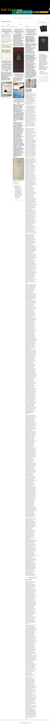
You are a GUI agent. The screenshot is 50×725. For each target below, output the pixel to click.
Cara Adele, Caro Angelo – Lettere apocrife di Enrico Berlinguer (7, 31)
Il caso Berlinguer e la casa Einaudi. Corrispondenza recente (19, 101)
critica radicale (19, 17)
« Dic (39, 84)
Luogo (32, 17)
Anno (24, 17)
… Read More (18, 198)
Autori (28, 17)
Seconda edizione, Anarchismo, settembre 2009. (6, 97)
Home (14, 17)
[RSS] (48, 18)
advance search (31, 26)
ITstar (29, 723)
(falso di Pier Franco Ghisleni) (6, 39)
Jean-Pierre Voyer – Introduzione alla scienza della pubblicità (19, 31)
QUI (33, 52)
